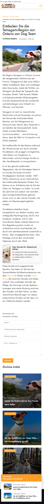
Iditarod (10, 275)
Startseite (5, 16)
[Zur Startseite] (8, 7)
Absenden (8, 360)
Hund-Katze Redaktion (10, 39)
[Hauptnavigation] (39, 6)
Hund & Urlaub (14, 16)
